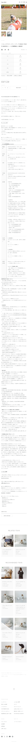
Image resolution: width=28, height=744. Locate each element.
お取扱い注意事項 (9, 75)
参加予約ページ (5, 497)
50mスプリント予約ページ (7, 502)
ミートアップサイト (18, 721)
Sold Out (18, 87)
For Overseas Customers (19, 713)
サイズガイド (3, 75)
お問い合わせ (3, 728)
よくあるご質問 (5, 122)
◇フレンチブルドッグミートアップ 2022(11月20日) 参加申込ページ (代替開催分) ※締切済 (13, 675)
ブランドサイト (4, 721)
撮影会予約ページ (5, 501)
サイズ (15, 704)
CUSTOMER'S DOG (5, 708)
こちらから (3, 130)
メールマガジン (4, 706)
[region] (14, 63)
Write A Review (7, 515)
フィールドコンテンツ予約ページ (8, 499)
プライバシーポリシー (5, 711)
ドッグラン (4, 504)
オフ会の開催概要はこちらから (8, 144)
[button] (2, 87)
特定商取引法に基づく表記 (6, 713)
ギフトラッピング (17, 706)
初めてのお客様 (4, 704)
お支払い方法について (18, 708)
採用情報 (3, 726)
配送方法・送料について (18, 711)
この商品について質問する (17, 75)
